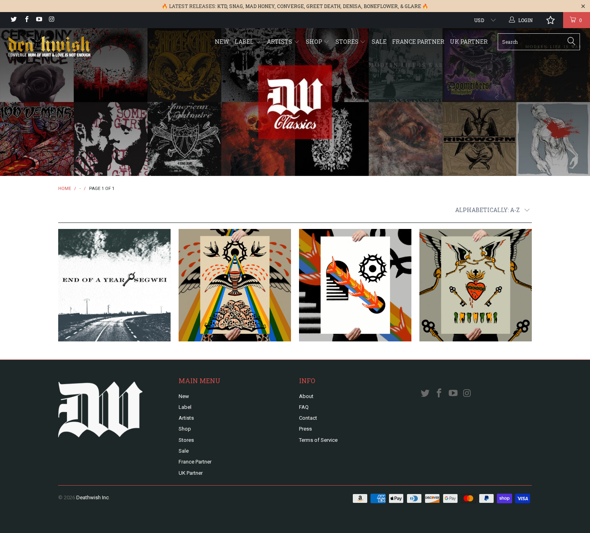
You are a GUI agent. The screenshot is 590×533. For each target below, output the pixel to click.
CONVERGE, (291, 6)
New (222, 41)
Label (245, 41)
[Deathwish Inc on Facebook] (25, 20)
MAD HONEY (260, 6)
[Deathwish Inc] (51, 47)
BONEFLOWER (381, 6)
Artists (280, 41)
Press (305, 429)
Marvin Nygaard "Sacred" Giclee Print (475, 285)
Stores (348, 41)
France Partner (418, 41)
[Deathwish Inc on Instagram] (51, 20)
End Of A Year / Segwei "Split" (114, 285)
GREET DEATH (323, 6)
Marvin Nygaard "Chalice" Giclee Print (235, 285)
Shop (314, 41)
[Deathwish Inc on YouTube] (38, 20)
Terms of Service (318, 440)
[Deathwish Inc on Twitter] (13, 20)
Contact (308, 418)
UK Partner (469, 41)
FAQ (304, 407)
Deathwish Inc (92, 497)
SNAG (236, 6)
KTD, (222, 6)
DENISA (352, 6)
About (306, 396)
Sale (379, 41)
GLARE (413, 6)
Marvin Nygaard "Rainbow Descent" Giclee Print (355, 285)
